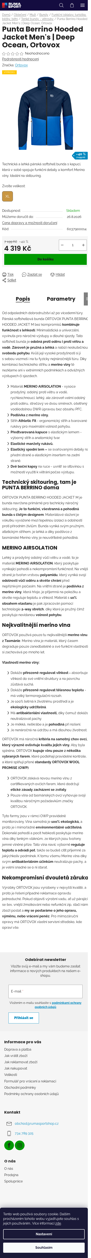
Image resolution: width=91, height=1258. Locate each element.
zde (58, 1223)
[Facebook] (9, 1145)
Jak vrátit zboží (15, 1056)
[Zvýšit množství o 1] (83, 245)
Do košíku (45, 259)
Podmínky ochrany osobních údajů (31, 1094)
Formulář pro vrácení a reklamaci (30, 1081)
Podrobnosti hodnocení (20, 59)
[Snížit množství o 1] (62, 245)
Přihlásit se (23, 1018)
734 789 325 (24, 1133)
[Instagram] (20, 1145)
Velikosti (10, 1075)
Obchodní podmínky (20, 1088)
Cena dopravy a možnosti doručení (29, 223)
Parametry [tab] (61, 298)
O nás (8, 1169)
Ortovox (21, 65)
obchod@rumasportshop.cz (37, 1124)
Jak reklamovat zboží (20, 1062)
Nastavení (44, 1234)
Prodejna (11, 1175)
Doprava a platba (17, 1049)
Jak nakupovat (15, 1068)
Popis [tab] (23, 298)
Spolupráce (13, 1181)
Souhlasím (43, 1248)
